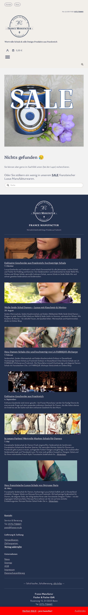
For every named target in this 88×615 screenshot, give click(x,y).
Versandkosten (11, 539)
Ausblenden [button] (80, 610)
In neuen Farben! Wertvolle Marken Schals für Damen (33, 438)
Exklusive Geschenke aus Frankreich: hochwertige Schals (35, 262)
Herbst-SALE (29, 610)
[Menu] (7, 57)
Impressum (9, 569)
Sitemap (8, 562)
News (17, 4)
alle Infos (57, 583)
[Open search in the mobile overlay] (82, 64)
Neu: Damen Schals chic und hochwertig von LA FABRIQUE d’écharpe (41, 351)
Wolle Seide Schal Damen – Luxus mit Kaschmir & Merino (35, 307)
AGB (6, 566)
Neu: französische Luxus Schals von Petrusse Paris (31, 485)
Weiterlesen (61, 454)
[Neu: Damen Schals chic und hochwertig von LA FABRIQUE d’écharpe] (42, 347)
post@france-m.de (13, 527)
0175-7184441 (78, 11)
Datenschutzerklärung (14, 572)
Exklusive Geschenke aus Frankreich (24, 396)
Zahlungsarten (11, 543)
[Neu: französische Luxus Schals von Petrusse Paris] (42, 478)
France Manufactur (44, 225)
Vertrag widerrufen (13, 546)
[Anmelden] (7, 50)
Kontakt (8, 4)
